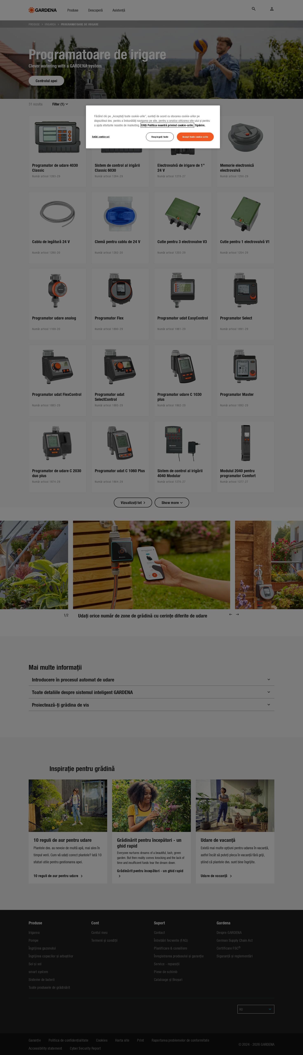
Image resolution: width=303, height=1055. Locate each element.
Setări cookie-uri (101, 136)
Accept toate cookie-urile (195, 136)
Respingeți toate (160, 136)
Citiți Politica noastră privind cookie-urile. (167, 125)
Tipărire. (200, 125)
